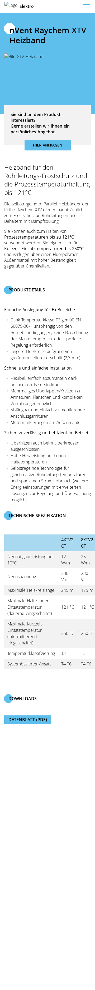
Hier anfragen (47, 145)
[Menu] (86, 6)
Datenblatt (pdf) (27, 720)
